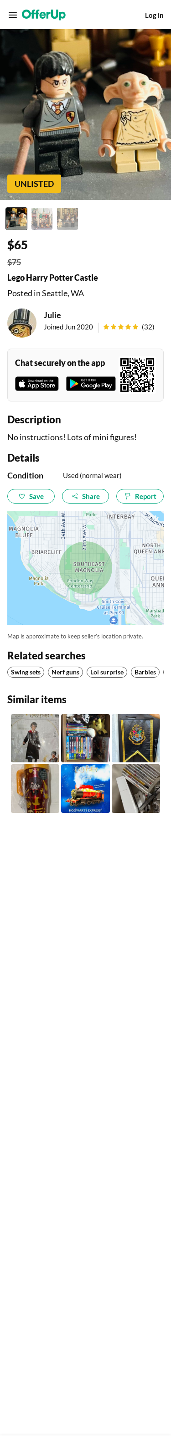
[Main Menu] (12, 15)
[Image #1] (16, 218)
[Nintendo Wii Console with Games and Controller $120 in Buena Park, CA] (136, 788)
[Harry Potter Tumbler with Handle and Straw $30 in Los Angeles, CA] (35, 788)
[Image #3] (67, 218)
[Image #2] (42, 218)
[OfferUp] (44, 15)
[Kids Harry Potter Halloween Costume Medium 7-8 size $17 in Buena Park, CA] (35, 738)
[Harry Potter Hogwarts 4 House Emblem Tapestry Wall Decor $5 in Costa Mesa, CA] (136, 738)
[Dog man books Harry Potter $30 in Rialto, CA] (85, 738)
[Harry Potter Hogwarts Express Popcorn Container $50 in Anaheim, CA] (85, 788)
